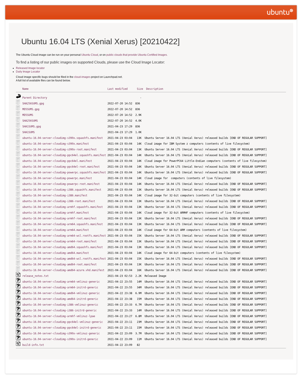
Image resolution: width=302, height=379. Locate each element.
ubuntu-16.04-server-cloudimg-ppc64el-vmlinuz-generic (62, 321)
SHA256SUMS (30, 120)
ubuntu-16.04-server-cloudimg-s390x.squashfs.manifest (62, 138)
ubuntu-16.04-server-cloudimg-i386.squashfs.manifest (61, 189)
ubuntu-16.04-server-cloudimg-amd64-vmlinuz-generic (61, 293)
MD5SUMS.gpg (30, 109)
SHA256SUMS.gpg (33, 103)
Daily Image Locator (28, 71)
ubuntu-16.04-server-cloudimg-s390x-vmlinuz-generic (61, 333)
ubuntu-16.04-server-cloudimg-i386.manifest (54, 195)
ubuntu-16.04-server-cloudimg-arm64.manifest (55, 230)
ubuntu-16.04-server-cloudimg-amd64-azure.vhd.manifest (63, 270)
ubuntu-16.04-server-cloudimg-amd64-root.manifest (59, 264)
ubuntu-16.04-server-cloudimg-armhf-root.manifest (59, 218)
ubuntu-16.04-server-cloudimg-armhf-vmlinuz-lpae (58, 316)
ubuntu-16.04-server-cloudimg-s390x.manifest (55, 143)
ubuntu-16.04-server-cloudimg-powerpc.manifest (57, 178)
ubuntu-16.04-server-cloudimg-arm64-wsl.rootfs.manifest (64, 235)
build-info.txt (33, 344)
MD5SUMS (27, 115)
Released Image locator (30, 68)
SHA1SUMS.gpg (31, 126)
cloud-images (82, 76)
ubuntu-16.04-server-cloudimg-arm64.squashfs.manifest (62, 224)
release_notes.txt (35, 276)
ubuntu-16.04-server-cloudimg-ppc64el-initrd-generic (61, 327)
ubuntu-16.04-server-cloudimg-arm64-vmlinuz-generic (61, 281)
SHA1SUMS (28, 132)
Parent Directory (34, 97)
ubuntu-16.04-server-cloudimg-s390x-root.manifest (59, 149)
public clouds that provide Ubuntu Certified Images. (137, 54)
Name (25, 88)
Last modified (117, 88)
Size (140, 88)
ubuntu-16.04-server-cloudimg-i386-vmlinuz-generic (60, 304)
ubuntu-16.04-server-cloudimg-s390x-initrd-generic (60, 339)
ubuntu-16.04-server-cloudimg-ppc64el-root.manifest (61, 166)
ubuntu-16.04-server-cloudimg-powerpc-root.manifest (61, 184)
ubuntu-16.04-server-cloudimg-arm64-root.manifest (59, 241)
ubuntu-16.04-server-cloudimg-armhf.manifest (55, 212)
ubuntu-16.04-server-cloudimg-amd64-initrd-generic (60, 299)
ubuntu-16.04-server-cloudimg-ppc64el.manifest (57, 161)
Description (154, 88)
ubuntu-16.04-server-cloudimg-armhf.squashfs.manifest (62, 207)
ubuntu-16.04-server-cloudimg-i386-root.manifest (58, 201)
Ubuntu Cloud (89, 54)
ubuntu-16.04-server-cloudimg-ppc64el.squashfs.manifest (64, 155)
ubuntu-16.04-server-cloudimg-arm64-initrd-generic (60, 287)
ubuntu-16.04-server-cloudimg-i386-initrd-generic (59, 310)
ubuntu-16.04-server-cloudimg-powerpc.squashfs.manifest (64, 172)
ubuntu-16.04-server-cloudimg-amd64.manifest (55, 253)
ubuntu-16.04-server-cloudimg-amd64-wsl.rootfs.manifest (64, 258)
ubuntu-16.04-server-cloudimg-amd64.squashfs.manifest (62, 247)
